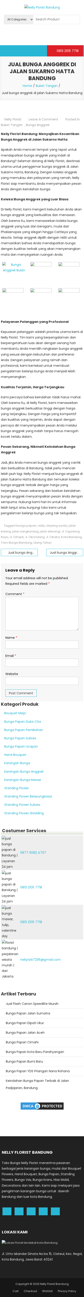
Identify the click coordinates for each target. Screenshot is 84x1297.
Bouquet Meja (15, 713)
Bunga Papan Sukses (20, 738)
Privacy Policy (67, 1291)
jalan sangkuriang (25, 531)
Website (11, 674)
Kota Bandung (71, 537)
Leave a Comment (43, 119)
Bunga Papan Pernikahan (23, 730)
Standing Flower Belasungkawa (28, 796)
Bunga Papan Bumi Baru (24, 1061)
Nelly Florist (13, 119)
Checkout (30, 1291)
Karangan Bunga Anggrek (24, 771)
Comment (14, 594)
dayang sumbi (56, 525)
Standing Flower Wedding (24, 813)
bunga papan (26, 525)
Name (11, 637)
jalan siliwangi (50, 531)
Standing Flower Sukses (22, 804)
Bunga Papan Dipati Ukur (25, 1023)
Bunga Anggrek (38, 125)
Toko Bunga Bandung (16, 542)
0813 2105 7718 (67, 51)
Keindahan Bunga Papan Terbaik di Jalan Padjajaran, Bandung (37, 1084)
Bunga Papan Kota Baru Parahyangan (35, 1052)
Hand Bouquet (15, 754)
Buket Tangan (12, 125)
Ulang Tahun (42, 542)
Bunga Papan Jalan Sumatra (28, 1013)
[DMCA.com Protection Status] (42, 1106)
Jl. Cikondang (35, 537)
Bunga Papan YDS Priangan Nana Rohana (38, 1071)
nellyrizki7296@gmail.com (40, 959)
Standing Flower (16, 788)
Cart (16, 1291)
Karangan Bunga (17, 763)
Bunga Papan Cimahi (22, 1042)
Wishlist (47, 1291)
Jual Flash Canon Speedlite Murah (32, 1003)
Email (10, 656)
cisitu (41, 525)
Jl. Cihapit (17, 537)
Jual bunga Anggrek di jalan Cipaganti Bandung (66, 552)
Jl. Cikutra (53, 537)
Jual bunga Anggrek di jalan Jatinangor (23, 552)
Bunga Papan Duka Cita (22, 721)
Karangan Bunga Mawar (22, 780)
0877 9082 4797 (33, 852)
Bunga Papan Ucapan (21, 746)
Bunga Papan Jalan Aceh (25, 1032)
